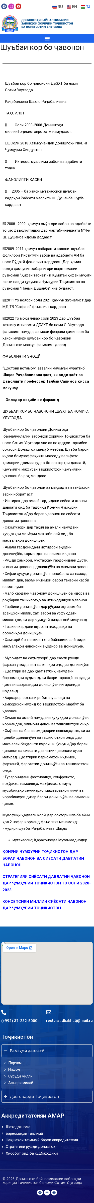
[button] (47, 38)
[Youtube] (18, 6)
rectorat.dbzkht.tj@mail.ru (69, 1020)
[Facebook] (4, 6)
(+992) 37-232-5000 (19, 1021)
